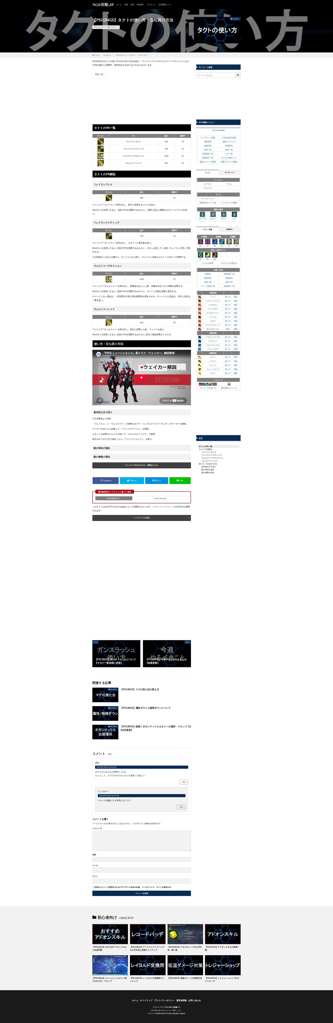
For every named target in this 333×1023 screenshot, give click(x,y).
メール (95, 865)
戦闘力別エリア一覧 (208, 202)
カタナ (213, 321)
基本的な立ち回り (208, 466)
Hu (200, 246)
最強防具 (229, 145)
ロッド (213, 357)
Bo (208, 259)
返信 (183, 782)
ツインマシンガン (213, 345)
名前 (94, 855)
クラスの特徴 (207, 263)
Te (236, 246)
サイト (95, 876)
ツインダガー (212, 309)
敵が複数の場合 (207, 472)
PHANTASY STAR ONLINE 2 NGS (170, 1013)
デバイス (202, 218)
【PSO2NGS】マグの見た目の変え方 (139, 689)
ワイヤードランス (213, 301)
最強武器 (207, 145)
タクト (213, 373)
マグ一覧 (229, 154)
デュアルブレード (213, 325)
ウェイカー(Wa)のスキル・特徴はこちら (141, 465)
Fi (207, 246)
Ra (215, 246)
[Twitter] (132, 480)
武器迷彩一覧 (207, 154)
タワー (223, 218)
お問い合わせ (194, 1000)
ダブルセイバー (213, 313)
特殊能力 (140, 4)
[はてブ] (156, 480)
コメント (97, 828)
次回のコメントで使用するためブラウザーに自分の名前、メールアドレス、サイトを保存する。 (133, 887)
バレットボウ (212, 349)
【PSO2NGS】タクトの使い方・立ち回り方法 (131, 55)
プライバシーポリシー (162, 506)
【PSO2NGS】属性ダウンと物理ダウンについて (145, 707)
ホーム (119, 4)
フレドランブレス (208, 452)
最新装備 (207, 141)
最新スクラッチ (229, 141)
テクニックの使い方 (208, 388)
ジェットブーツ (213, 369)
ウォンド (213, 365)
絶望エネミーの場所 (229, 162)
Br (200, 259)
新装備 (207, 274)
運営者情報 (181, 1000)
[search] (238, 75)
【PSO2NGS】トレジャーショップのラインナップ (222, 979)
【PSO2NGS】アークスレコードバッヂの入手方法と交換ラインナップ (147, 948)
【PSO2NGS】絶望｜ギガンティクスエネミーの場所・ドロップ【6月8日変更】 (155, 728)
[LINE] (180, 480)
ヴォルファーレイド (209, 461)
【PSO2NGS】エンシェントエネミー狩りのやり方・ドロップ (109, 979)
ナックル (213, 317)
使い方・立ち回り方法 (208, 464)
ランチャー (212, 341)
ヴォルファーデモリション (212, 458)
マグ (234, 218)
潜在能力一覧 (229, 286)
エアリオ (207, 184)
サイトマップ (146, 1000)
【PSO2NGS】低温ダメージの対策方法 (185, 978)
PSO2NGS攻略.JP (172, 1007)
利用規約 (179, 506)
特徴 (227, 329)
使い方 (227, 297)
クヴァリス (207, 188)
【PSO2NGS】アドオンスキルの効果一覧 (222, 948)
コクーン (213, 218)
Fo (229, 246)
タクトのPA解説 (205, 449)
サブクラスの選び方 (229, 263)
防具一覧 (229, 149)
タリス (213, 361)
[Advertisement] (141, 99)
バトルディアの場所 (229, 202)
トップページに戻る (141, 518)
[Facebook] (105, 480)
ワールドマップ (207, 198)
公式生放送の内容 (229, 138)
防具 (132, 4)
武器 (126, 4)
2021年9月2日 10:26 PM (106, 767)
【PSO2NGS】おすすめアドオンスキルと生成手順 (109, 948)
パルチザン (212, 305)
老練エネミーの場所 (208, 162)
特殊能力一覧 (207, 158)
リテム (229, 184)
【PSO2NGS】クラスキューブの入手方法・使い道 (185, 948)
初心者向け (113, 27)
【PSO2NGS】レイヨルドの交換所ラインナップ (147, 979)
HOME (97, 55)
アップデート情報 (207, 138)
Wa (215, 259)
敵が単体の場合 (207, 469)
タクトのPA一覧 (205, 446)
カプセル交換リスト (229, 158)
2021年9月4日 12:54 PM (109, 795)
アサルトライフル (213, 337)
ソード (213, 297)
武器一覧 (207, 149)
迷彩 (236, 297)
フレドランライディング (211, 455)
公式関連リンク (164, 4)
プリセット (151, 4)
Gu (222, 246)
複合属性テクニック (229, 388)
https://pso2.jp (160, 498)
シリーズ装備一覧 (207, 286)
